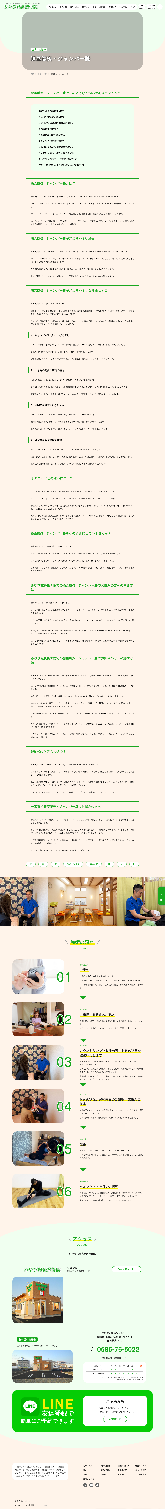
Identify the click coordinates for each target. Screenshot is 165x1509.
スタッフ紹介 (140, 1470)
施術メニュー (140, 1465)
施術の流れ (105, 1470)
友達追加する (115, 1419)
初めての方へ (88, 1465)
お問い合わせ (151, 8)
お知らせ (142, 8)
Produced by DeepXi (49, 1505)
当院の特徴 (105, 1465)
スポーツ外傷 (73, 864)
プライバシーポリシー (23, 1501)
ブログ (86, 1474)
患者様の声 (122, 1470)
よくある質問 (151, 5)
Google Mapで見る (126, 1269)
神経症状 (94, 864)
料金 (85, 1470)
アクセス (142, 5)
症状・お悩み (123, 1465)
